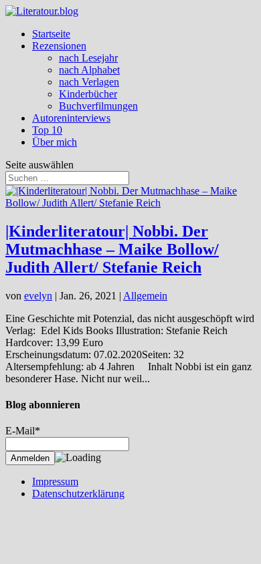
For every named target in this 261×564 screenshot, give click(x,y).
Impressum (55, 481)
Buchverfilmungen (98, 106)
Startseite (51, 33)
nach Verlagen (89, 82)
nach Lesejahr (88, 57)
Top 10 (47, 130)
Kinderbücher (88, 94)
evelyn (38, 295)
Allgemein (145, 295)
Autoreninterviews (71, 118)
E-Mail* (22, 430)
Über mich (54, 142)
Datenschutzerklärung (78, 493)
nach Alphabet (89, 70)
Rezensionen (59, 45)
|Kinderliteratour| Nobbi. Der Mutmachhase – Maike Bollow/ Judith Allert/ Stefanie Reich (112, 249)
